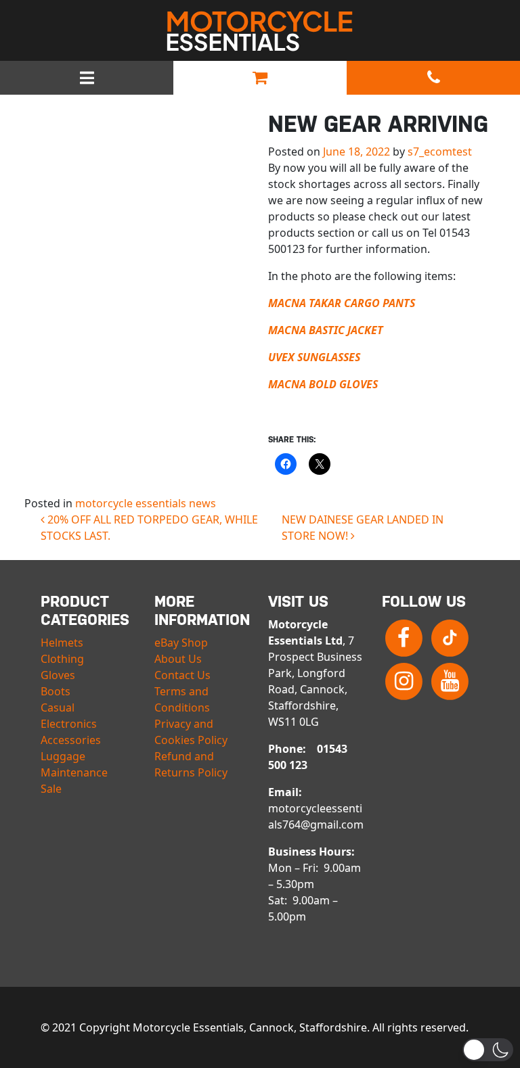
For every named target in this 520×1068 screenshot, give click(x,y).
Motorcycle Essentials (260, 31)
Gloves (58, 675)
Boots (55, 691)
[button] (487, 1049)
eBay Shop (181, 642)
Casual (57, 707)
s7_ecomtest (440, 151)
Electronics (69, 723)
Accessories (71, 740)
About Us (178, 658)
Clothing (62, 658)
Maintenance (74, 772)
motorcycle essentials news (145, 503)
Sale (51, 788)
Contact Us (182, 675)
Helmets (62, 642)
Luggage (63, 756)
